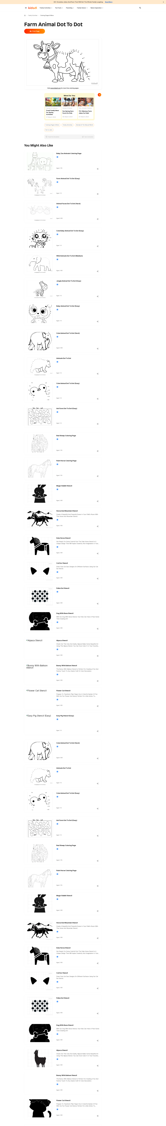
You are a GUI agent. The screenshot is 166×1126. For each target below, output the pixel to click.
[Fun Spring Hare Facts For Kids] (69, 101)
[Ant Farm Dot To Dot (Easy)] (40, 416)
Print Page (35, 31)
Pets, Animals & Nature (85, 108)
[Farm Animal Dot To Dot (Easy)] (40, 186)
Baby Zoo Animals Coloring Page (68, 153)
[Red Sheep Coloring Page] (40, 443)
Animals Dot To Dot (63, 358)
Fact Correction (89, 137)
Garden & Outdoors (51, 108)
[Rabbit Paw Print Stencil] (40, 776)
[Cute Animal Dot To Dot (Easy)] (40, 391)
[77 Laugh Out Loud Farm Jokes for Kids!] (85, 101)
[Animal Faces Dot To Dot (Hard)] (40, 211)
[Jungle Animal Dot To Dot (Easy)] (40, 289)
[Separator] (99, 94)
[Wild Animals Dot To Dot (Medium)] (40, 264)
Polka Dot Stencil (62, 588)
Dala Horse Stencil (63, 538)
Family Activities (45, 8)
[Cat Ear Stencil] (40, 571)
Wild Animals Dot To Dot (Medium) (69, 256)
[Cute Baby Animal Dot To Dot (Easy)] (40, 239)
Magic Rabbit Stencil (64, 486)
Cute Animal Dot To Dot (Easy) (68, 383)
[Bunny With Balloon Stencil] (40, 673)
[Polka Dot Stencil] (40, 596)
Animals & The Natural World (84, 125)
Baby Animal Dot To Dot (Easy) (68, 306)
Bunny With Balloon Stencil (66, 665)
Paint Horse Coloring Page (66, 461)
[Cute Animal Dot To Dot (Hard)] (40, 341)
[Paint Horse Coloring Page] (40, 469)
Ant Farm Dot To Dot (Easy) (66, 408)
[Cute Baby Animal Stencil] (40, 751)
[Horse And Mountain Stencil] (40, 519)
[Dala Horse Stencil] (40, 546)
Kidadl (25, 15)
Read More (108, 2)
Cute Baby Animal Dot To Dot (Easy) (70, 231)
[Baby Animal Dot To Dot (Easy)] (40, 314)
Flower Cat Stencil (63, 691)
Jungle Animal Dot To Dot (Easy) (68, 281)
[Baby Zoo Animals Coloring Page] (40, 161)
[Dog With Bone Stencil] (40, 621)
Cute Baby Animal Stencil (66, 743)
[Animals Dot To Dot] (40, 366)
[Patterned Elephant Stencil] (40, 801)
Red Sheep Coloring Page (66, 436)
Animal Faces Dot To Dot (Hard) (68, 204)
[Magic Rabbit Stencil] (40, 494)
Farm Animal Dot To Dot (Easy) (68, 178)
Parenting (69, 8)
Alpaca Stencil (62, 640)
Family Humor (81, 8)
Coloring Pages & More (52, 125)
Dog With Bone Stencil (64, 613)
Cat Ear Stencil (62, 563)
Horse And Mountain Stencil (67, 511)
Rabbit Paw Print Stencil (65, 768)
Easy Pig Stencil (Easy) (65, 716)
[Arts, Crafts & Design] (57, 157)
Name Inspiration (96, 8)
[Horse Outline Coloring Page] (40, 826)
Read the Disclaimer (53, 137)
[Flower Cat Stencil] (40, 698)
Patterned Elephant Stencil (66, 793)
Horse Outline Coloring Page (67, 818)
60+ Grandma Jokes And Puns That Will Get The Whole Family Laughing (78, 2)
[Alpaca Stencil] (40, 648)
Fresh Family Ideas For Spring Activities (52, 112)
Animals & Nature (67, 108)
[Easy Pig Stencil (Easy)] (40, 724)
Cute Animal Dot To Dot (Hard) (68, 333)
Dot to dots (48, 130)
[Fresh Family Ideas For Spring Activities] (53, 101)
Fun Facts (58, 8)
